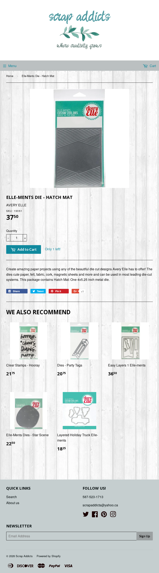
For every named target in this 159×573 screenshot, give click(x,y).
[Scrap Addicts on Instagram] (113, 515)
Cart (152, 65)
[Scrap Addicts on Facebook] (95, 515)
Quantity (11, 231)
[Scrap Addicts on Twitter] (86, 515)
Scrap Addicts (24, 556)
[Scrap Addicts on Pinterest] (104, 515)
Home (9, 76)
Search (11, 496)
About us (12, 502)
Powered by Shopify (49, 556)
